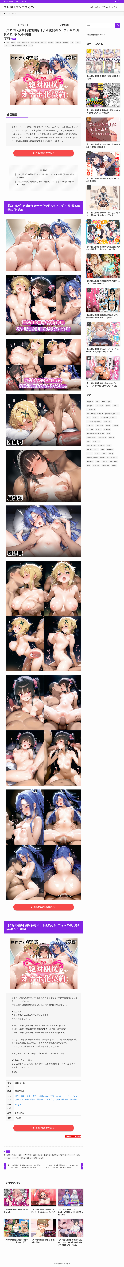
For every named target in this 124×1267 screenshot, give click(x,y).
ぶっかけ (99, 406)
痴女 (98, 462)
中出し (13, 42)
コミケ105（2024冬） (108, 418)
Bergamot (66, 42)
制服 (108, 434)
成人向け (58, 42)
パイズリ (7, 45)
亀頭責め (107, 430)
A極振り (90, 402)
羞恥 (18, 42)
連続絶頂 (105, 466)
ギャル (95, 418)
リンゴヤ (90, 430)
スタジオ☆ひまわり (94, 422)
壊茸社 (111, 438)
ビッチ (108, 426)
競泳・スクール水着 (109, 462)
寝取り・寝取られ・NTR (19, 45)
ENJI (97, 402)
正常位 (97, 454)
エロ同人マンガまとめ (19, 7)
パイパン (99, 426)
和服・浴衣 (102, 438)
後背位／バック (92, 450)
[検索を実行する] (117, 25)
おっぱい (78, 42)
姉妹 (88, 442)
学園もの (96, 442)
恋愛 (102, 450)
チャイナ (107, 422)
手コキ (89, 454)
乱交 (8, 42)
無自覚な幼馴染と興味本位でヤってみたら (102, 458)
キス (88, 418)
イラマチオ (91, 410)
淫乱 (104, 454)
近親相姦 (96, 466)
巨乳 (72, 42)
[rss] (115, 1)
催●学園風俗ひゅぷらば (95, 434)
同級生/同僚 (91, 438)
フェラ (31, 45)
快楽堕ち (51, 42)
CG (14, 39)
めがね (108, 406)
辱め (88, 466)
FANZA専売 (25, 42)
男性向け (43, 42)
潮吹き (110, 454)
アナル (115, 406)
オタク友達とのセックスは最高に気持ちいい (103, 414)
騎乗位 (114, 466)
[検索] (118, 1)
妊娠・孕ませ (35, 42)
